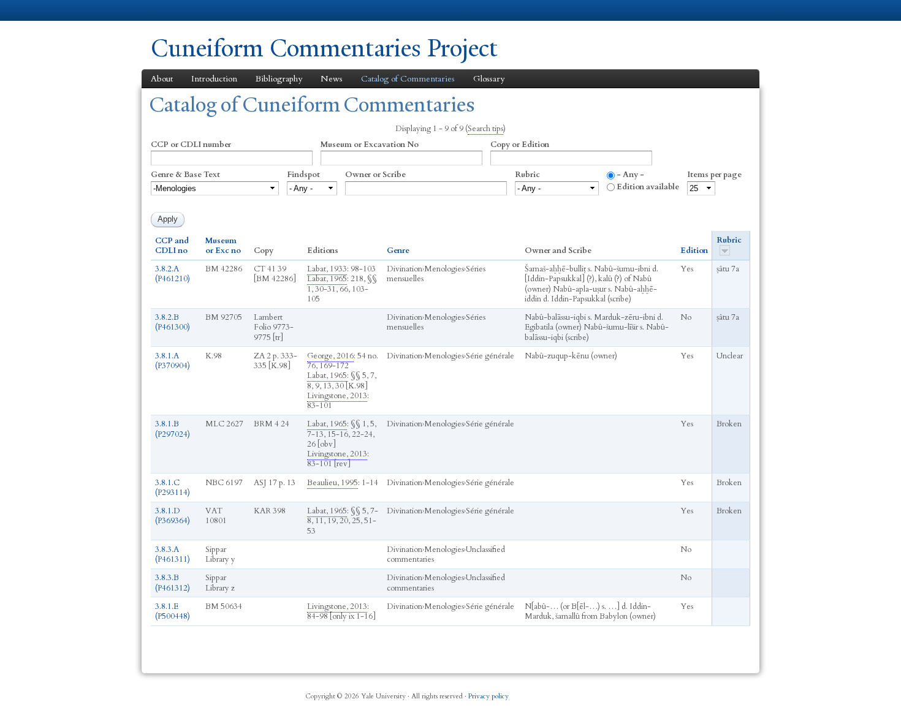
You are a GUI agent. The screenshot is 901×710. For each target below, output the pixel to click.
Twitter (651, 691)
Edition (694, 250)
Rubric (527, 174)
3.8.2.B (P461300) (172, 322)
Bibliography (279, 79)
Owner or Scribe (375, 174)
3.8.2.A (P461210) (172, 273)
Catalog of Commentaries (408, 79)
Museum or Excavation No (370, 144)
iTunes (681, 691)
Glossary (488, 79)
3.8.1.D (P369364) (172, 515)
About (162, 79)
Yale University (185, 10)
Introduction (214, 79)
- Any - (630, 174)
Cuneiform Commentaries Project (324, 48)
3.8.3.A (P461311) (172, 554)
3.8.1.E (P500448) (172, 611)
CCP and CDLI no (172, 246)
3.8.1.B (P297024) (172, 428)
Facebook (621, 691)
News (332, 79)
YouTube (710, 691)
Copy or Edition (519, 144)
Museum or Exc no (223, 246)
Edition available (648, 186)
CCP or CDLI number (191, 144)
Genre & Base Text (185, 174)
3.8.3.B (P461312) (172, 582)
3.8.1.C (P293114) (172, 487)
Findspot (303, 174)
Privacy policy (488, 696)
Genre (398, 250)
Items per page (714, 174)
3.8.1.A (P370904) (172, 360)
